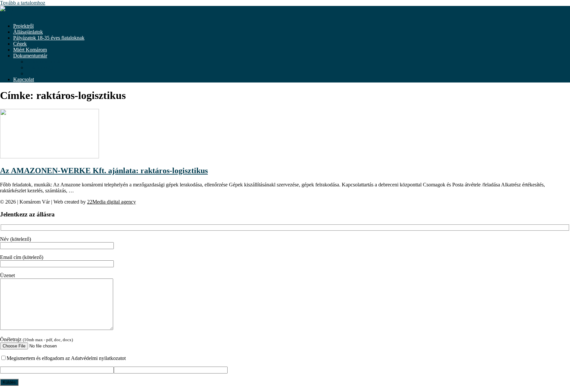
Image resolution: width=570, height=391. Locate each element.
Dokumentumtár (30, 55)
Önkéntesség (39, 67)
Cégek (20, 44)
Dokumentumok (43, 61)
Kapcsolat (23, 79)
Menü (6, 14)
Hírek (32, 73)
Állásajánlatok (28, 32)
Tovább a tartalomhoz (22, 3)
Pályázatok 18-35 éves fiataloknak (48, 38)
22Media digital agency (111, 202)
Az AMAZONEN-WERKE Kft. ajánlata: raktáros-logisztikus (104, 170)
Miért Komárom (30, 49)
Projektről (23, 26)
